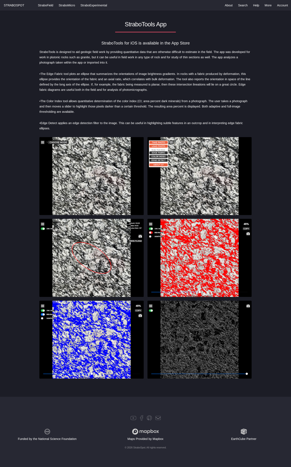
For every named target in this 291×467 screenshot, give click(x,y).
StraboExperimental (93, 5)
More (268, 5)
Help (256, 5)
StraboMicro (67, 5)
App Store (180, 43)
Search (243, 5)
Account (282, 5)
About (229, 5)
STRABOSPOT (14, 5)
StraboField (45, 5)
